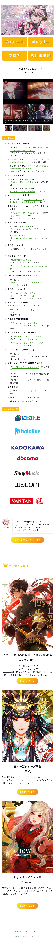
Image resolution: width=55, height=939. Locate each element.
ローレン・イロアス (33, 199)
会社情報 (18, 932)
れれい (13, 309)
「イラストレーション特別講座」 (24, 323)
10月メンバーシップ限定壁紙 (23, 202)
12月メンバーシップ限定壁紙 (22, 191)
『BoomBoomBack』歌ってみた (24, 229)
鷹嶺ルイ (28, 179)
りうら (25, 226)
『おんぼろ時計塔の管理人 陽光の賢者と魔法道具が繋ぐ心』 (29, 167)
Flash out (24, 309)
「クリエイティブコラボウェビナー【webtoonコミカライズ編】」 (25, 294)
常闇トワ (28, 188)
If (31, 226)
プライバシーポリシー (32, 932)
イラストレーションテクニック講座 (27, 343)
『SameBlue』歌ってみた (21, 238)
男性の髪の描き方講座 (22, 259)
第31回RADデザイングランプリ (25, 367)
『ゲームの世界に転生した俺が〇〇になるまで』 (29, 148)
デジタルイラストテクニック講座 (26, 336)
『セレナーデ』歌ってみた (22, 182)
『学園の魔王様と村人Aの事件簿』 (25, 213)
